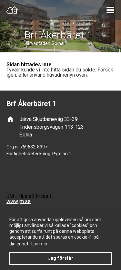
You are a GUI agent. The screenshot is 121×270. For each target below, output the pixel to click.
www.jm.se (18, 201)
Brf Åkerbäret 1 (58, 35)
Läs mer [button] (39, 243)
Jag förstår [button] (60, 258)
